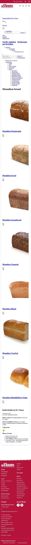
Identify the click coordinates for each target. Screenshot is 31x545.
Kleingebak (4, 475)
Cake (18, 465)
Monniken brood (21, 484)
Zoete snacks (4, 496)
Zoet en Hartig (5, 494)
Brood (18, 476)
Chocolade (20, 473)
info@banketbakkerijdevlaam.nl (9, 511)
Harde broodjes (20, 495)
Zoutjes (19, 469)
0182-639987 (18, 1)
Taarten (3, 484)
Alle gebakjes (4, 471)
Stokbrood (19, 497)
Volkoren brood (20, 482)
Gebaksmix (4, 473)
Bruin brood (19, 480)
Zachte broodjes (21, 493)
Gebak (3, 469)
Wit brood (19, 478)
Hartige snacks (5, 498)
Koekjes (19, 463)
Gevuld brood (20, 492)
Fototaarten (4, 486)
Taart (2, 479)
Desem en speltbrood (22, 488)
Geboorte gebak (5, 488)
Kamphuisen (20, 467)
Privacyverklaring (22, 542)
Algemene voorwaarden (9, 542)
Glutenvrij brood (21, 490)
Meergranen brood (21, 486)
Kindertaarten (4, 490)
